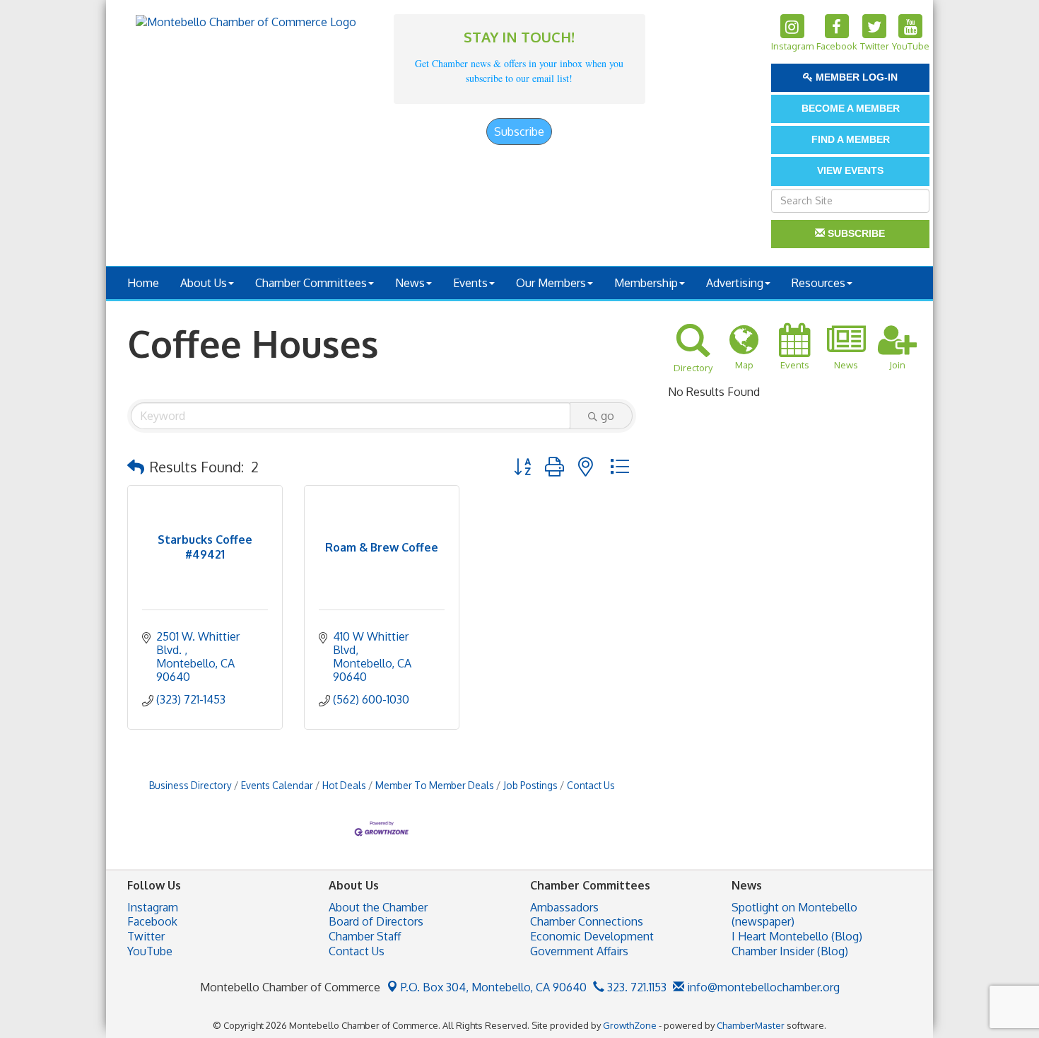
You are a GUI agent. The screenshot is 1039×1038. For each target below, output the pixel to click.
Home (143, 283)
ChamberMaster (751, 1025)
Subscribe (519, 131)
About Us (203, 283)
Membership (646, 283)
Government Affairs (579, 951)
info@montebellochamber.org (762, 987)
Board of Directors (376, 921)
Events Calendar (277, 785)
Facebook (152, 921)
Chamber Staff (365, 936)
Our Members (551, 283)
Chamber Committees (311, 283)
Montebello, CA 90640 (494, 987)
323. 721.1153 (635, 987)
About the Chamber (378, 907)
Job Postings (530, 785)
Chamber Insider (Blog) (790, 951)
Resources (818, 283)
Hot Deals (344, 785)
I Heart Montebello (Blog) (797, 936)
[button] (135, 466)
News (410, 283)
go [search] (607, 416)
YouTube (149, 951)
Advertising (734, 283)
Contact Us (591, 785)
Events (470, 283)
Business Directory (190, 785)
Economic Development (592, 936)
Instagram (152, 907)
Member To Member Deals (434, 785)
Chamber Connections (586, 921)
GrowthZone (630, 1025)
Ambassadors (564, 907)
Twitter (146, 936)
